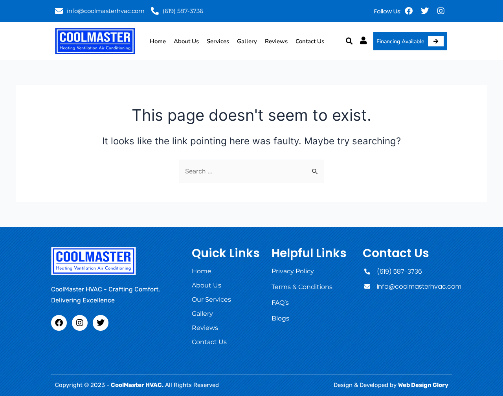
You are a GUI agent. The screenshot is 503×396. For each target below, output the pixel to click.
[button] (349, 41)
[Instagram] (441, 11)
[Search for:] (251, 171)
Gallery (247, 41)
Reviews (276, 41)
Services (218, 41)
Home (158, 41)
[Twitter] (425, 11)
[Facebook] (409, 11)
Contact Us (310, 41)
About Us (186, 41)
